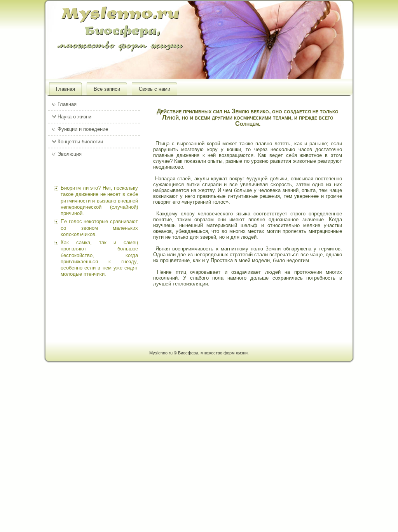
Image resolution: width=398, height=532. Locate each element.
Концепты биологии (80, 141)
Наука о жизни (74, 117)
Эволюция (70, 154)
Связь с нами (154, 89)
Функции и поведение (83, 129)
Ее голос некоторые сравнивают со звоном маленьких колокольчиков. (99, 227)
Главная (65, 89)
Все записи (107, 89)
